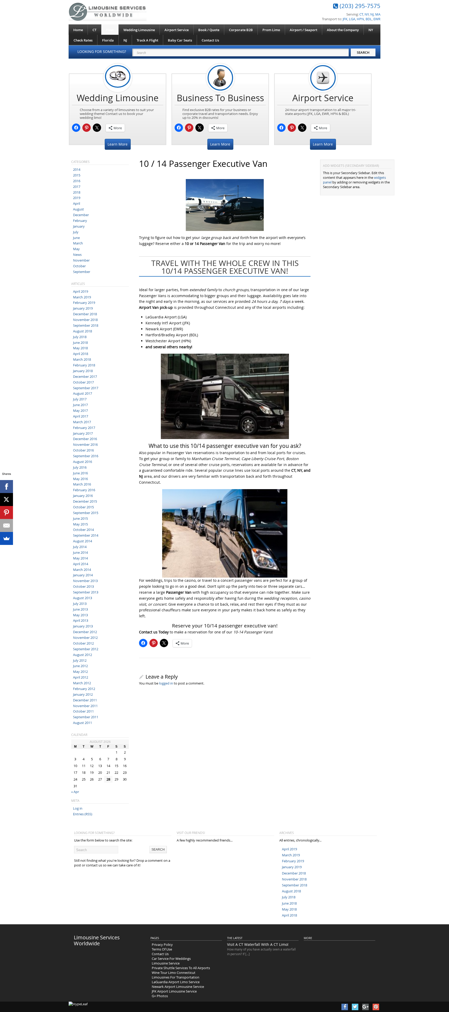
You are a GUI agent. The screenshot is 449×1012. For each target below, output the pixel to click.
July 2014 (80, 546)
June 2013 (80, 609)
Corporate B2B (241, 30)
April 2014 (80, 564)
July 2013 (80, 603)
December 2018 (85, 314)
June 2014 (80, 552)
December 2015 (85, 501)
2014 (76, 169)
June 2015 (80, 518)
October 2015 (83, 507)
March (78, 243)
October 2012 (83, 643)
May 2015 (80, 524)
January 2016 (83, 495)
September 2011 (85, 717)
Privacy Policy (162, 944)
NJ (125, 40)
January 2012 (83, 694)
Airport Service (176, 30)
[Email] (6, 525)
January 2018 (83, 370)
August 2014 (82, 541)
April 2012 (80, 677)
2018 (76, 192)
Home (78, 30)
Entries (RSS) (82, 814)
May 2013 (80, 615)
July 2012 (80, 660)
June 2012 (80, 666)
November (81, 260)
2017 (76, 186)
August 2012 (82, 654)
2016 (76, 181)
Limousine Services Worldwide (97, 940)
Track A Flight (147, 40)
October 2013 (83, 586)
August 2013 (82, 598)
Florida (108, 40)
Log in (77, 808)
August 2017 (82, 393)
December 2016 (85, 438)
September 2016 (85, 456)
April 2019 (80, 291)
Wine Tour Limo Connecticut (173, 972)
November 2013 (85, 580)
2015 (76, 175)
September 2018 (85, 325)
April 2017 (80, 416)
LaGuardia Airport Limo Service (176, 982)
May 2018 (80, 348)
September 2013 (85, 592)
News (77, 254)
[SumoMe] (6, 538)
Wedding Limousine (139, 30)
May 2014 (80, 558)
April (76, 203)
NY (370, 30)
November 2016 (85, 444)
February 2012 (84, 688)
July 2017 (80, 399)
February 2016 (84, 490)
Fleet (110, 30)
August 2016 (82, 461)
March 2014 (82, 569)
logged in (166, 683)
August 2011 (82, 722)
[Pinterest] (6, 512)
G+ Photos (160, 996)
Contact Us (210, 40)
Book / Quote (208, 30)
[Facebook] (6, 486)
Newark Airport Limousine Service (178, 986)
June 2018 (80, 342)
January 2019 (83, 308)
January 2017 (83, 433)
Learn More (118, 144)
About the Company (343, 30)
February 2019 (84, 302)
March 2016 (82, 484)
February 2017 (84, 427)
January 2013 (83, 626)
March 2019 (82, 297)
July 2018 (80, 336)
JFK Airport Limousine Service (174, 991)
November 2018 (85, 319)
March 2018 (82, 359)
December (81, 215)
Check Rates (83, 40)
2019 (76, 197)
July (75, 232)
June (76, 237)
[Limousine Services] (108, 12)
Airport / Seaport (303, 30)
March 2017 (82, 422)
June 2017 (80, 404)
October (79, 266)
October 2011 (83, 711)
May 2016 (80, 478)
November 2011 (85, 705)
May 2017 (80, 410)
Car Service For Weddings (171, 958)
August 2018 (82, 331)
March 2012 (82, 683)
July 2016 (80, 467)
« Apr (75, 791)
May (76, 249)
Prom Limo (271, 30)
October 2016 (83, 450)
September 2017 (85, 388)
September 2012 (85, 649)
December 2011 (85, 700)
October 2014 (83, 529)
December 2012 (85, 632)
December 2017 (85, 376)
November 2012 (85, 637)
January (79, 226)
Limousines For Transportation (175, 977)
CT (94, 30)
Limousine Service (166, 963)
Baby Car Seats (180, 40)
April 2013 (80, 620)
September (81, 271)
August (78, 209)
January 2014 (83, 575)
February (80, 220)
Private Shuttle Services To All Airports (181, 968)
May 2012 (80, 671)
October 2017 (83, 382)
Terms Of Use (162, 949)
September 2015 (85, 512)
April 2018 (80, 353)
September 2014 (85, 535)
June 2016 (80, 473)
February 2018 (84, 365)
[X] (6, 499)
